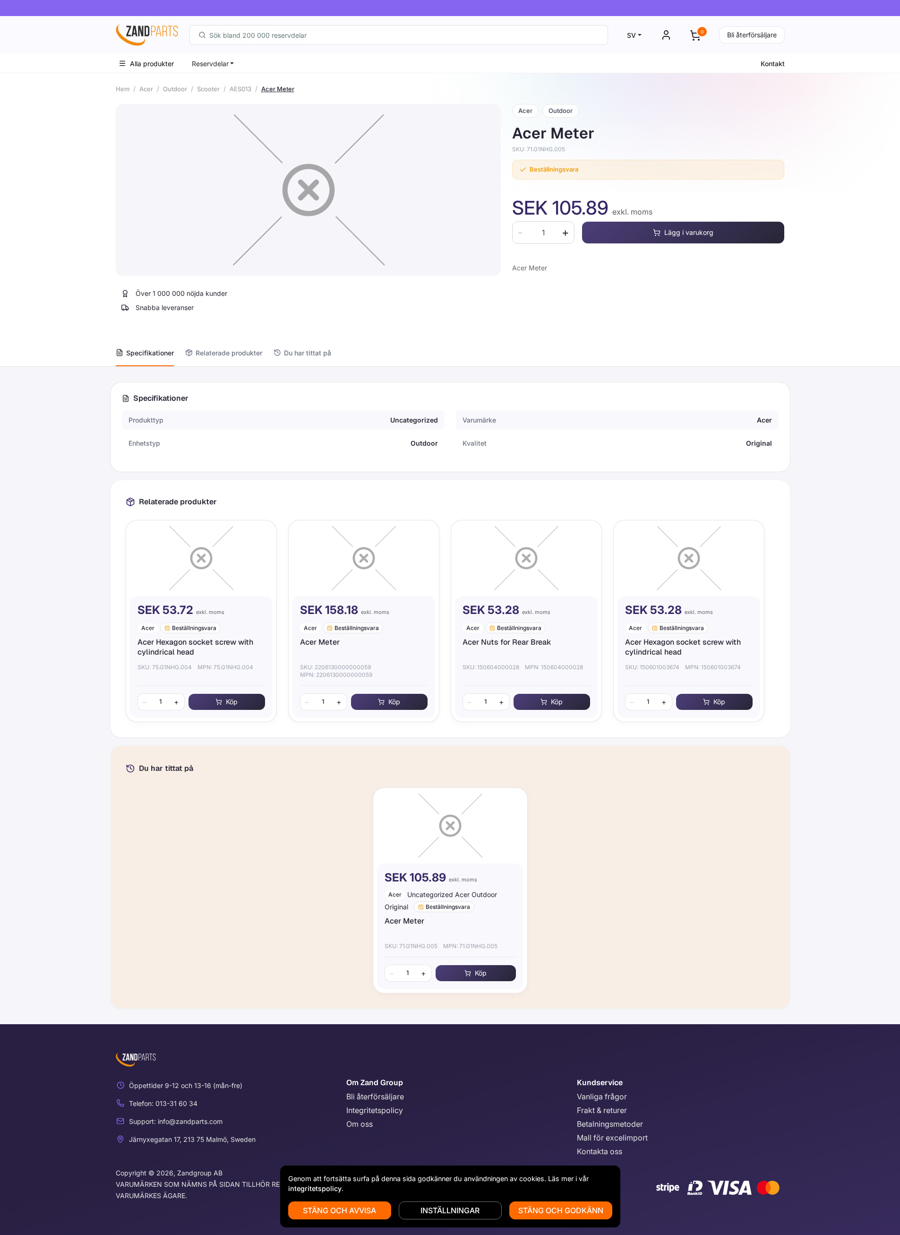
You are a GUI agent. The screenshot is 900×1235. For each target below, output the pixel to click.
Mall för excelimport (612, 1137)
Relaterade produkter (229, 353)
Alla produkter (152, 64)
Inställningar (450, 1210)
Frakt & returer (602, 1110)
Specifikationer (150, 353)
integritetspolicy (315, 1188)
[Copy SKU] (571, 149)
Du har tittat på (307, 353)
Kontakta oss (599, 1151)
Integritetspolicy (374, 1110)
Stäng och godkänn (560, 1210)
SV (631, 35)
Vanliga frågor (602, 1096)
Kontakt (773, 64)
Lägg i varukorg (688, 232)
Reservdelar (210, 64)
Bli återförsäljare (752, 35)
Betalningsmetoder (610, 1124)
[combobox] (398, 35)
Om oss (359, 1124)
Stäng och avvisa (339, 1210)
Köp (232, 702)
